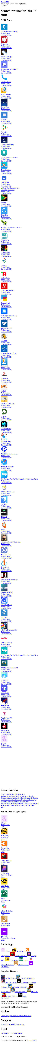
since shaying (29, 798)
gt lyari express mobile (8, 794)
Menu (4, 6)
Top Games (16, 1016)
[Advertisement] (19, 767)
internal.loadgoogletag (13, 803)
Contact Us (11, 1024)
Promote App (19, 1024)
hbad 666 (16, 802)
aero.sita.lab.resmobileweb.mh (15, 796)
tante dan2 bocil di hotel (17, 798)
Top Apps (8, 1016)
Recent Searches (25, 1016)
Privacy (29, 1040)
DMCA (34, 1040)
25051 (26, 803)
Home (3, 1016)
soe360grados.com (23, 800)
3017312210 (26, 805)
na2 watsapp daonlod (15, 805)
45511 (22, 803)
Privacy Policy (5, 1033)
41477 (30, 803)
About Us (4, 1024)
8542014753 (13, 800)
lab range (6, 798)
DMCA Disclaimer (17, 1033)
